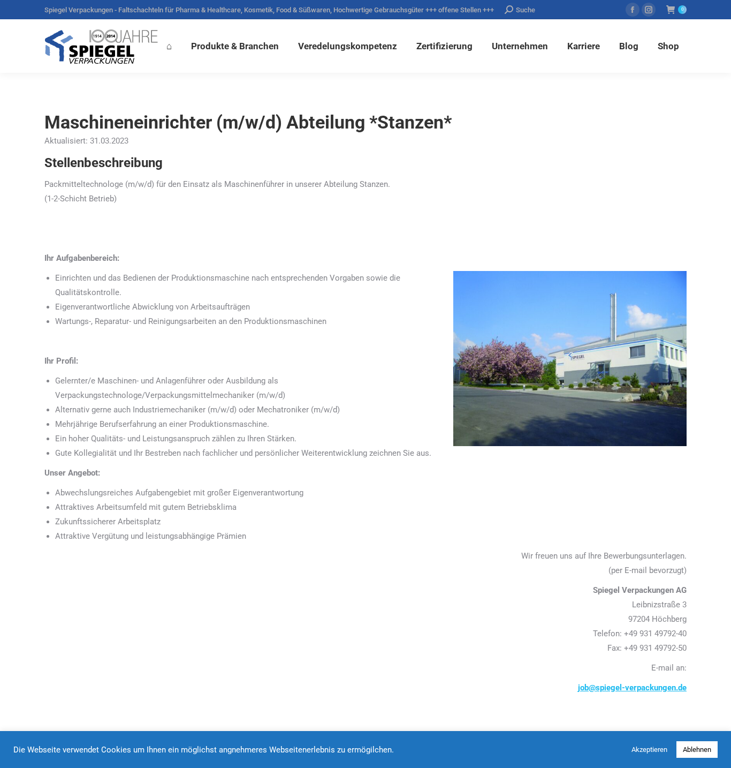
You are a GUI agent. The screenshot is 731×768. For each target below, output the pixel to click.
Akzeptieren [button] (649, 750)
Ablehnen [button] (697, 750)
